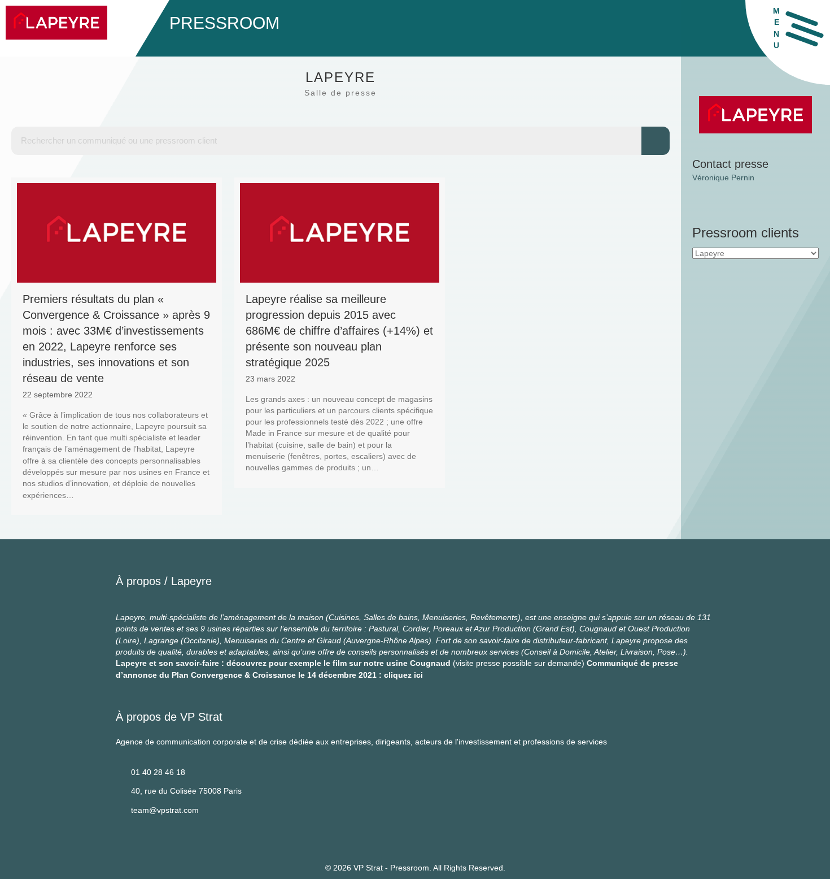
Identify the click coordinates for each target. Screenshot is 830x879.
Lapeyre (191, 581)
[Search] (655, 141)
